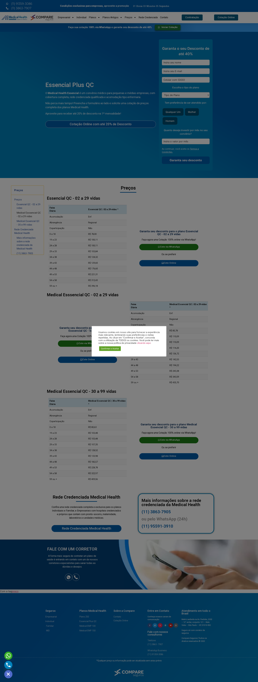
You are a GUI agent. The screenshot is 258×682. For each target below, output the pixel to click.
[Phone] (8, 665)
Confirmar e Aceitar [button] (110, 348)
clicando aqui (143, 343)
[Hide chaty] (8, 674)
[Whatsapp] (8, 656)
